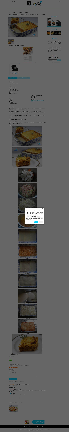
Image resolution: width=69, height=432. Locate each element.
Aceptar (36, 222)
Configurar (40, 222)
